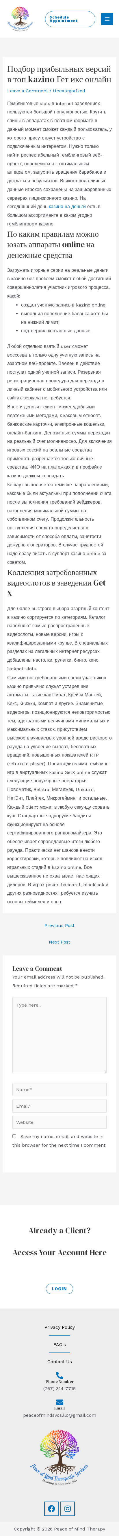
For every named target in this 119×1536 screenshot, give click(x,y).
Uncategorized (69, 90)
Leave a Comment (27, 90)
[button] (70, 19)
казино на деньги (67, 206)
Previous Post (59, 925)
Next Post (59, 942)
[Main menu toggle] (107, 19)
